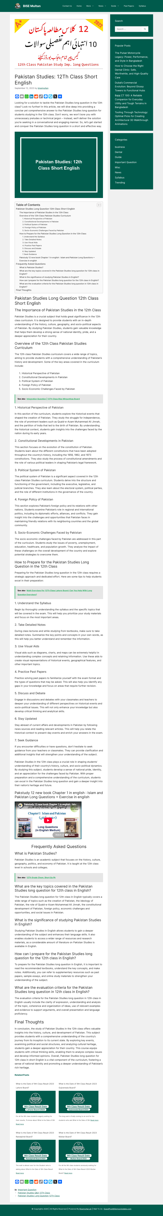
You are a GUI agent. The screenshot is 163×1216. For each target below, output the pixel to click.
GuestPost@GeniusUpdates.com (117, 1209)
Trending (120, 182)
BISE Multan (32, 6)
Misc (117, 167)
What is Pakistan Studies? (31, 267)
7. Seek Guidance (29, 254)
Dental (118, 152)
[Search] (145, 29)
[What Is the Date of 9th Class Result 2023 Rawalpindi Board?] (36, 1151)
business (120, 147)
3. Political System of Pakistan (34, 224)
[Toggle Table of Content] (97, 205)
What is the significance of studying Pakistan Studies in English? (49, 277)
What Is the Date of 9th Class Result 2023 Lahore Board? (35, 1086)
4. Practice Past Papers (32, 245)
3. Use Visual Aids (30, 242)
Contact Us (67, 6)
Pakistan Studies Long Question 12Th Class (39, 1196)
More (88, 6)
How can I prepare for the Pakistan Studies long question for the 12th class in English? (59, 280)
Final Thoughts (23, 290)
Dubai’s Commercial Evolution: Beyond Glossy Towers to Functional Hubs (130, 86)
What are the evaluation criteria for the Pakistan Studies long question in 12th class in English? (58, 285)
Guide (113, 6)
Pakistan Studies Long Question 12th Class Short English (45, 209)
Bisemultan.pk (85, 1209)
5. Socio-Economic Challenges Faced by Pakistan (43, 230)
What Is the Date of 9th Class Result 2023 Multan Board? (78, 1135)
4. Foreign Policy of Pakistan (34, 227)
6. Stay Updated (29, 251)
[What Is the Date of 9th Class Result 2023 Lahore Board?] (36, 1102)
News (101, 6)
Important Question (27, 1190)
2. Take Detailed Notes (32, 239)
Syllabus (142, 6)
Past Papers (129, 6)
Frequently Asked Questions (31, 264)
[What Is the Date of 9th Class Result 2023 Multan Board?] (78, 1151)
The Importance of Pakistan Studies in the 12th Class (43, 212)
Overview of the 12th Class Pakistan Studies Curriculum (45, 215)
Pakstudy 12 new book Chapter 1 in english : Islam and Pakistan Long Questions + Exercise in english (57, 259)
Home (79, 6)
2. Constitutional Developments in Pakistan (40, 222)
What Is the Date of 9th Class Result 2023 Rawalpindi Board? (35, 1135)
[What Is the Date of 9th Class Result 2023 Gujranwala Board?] (78, 1102)
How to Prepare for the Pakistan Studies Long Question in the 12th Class (52, 233)
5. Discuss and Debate (31, 248)
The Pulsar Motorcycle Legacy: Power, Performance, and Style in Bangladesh (131, 57)
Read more (20, 1124)
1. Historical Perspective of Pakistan (37, 219)
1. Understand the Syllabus (33, 237)
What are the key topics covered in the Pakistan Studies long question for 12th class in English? (59, 272)
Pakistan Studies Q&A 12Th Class (34, 1193)
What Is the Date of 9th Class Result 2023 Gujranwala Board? (78, 1086)
